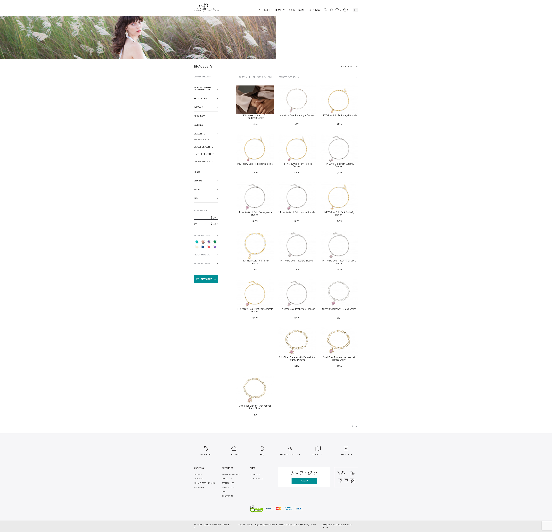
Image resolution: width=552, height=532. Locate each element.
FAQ (224, 491)
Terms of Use (228, 483)
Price (270, 77)
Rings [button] (197, 172)
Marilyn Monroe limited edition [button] (202, 88)
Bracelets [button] (199, 133)
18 (294, 77)
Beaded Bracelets (203, 147)
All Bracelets (201, 139)
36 (298, 77)
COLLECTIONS (273, 10)
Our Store (199, 479)
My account (255, 474)
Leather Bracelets (204, 154)
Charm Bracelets (203, 161)
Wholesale (199, 487)
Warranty (227, 479)
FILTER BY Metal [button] (202, 254)
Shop (254, 10)
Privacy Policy (228, 487)
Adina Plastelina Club (204, 483)
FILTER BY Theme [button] (202, 263)
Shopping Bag (256, 479)
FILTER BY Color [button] (202, 235)
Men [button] (196, 198)
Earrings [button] (198, 125)
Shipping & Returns (230, 474)
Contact (315, 10)
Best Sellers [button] (200, 98)
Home (343, 67)
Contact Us (227, 496)
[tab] (206, 89)
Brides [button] (197, 189)
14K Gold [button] (198, 107)
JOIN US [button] (304, 481)
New (264, 77)
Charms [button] (198, 180)
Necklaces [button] (199, 116)
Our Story (296, 10)
